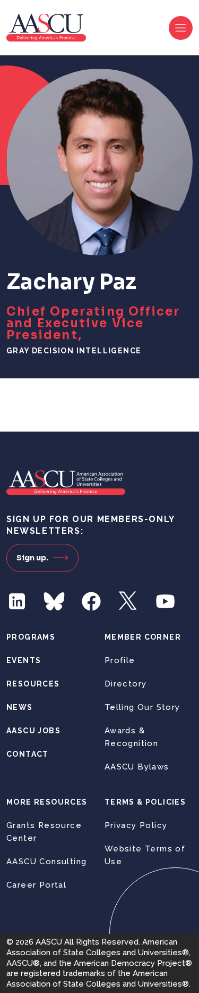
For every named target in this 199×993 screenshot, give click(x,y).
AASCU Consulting (46, 861)
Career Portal (36, 885)
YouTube (165, 601)
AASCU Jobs (33, 730)
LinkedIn (17, 601)
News (19, 707)
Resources (33, 684)
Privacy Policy (136, 825)
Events (23, 660)
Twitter (128, 601)
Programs (30, 637)
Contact (27, 754)
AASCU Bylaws (137, 767)
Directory (126, 684)
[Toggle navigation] (181, 28)
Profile (120, 660)
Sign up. (32, 557)
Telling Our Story (142, 707)
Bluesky (54, 601)
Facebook (91, 601)
